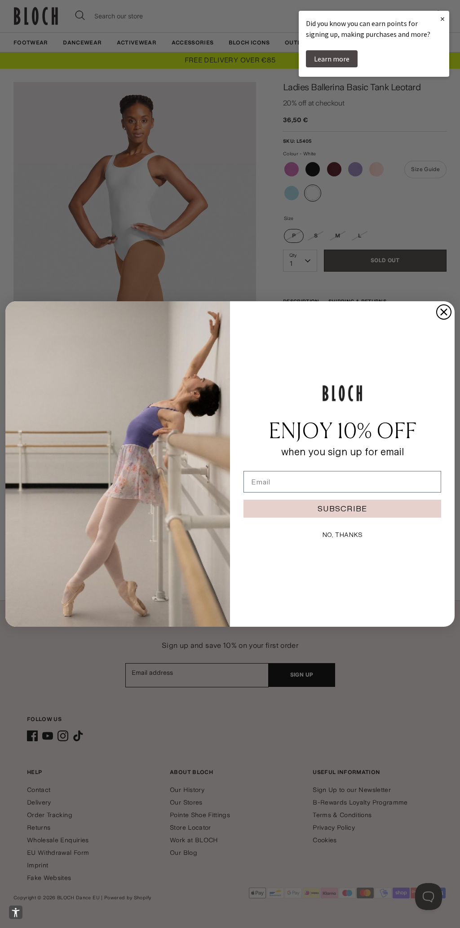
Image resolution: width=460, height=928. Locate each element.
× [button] (442, 18)
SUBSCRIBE (342, 508)
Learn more (331, 58)
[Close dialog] (444, 312)
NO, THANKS (342, 534)
